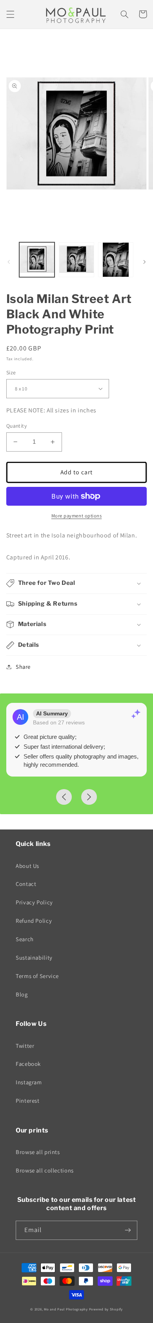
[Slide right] (144, 261)
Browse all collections (45, 1170)
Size (11, 372)
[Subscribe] (128, 1230)
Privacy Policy (34, 902)
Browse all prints (38, 1152)
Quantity (16, 425)
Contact (26, 883)
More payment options (76, 515)
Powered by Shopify (106, 1309)
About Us (27, 865)
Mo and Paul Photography (66, 1309)
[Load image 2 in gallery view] (76, 260)
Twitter (25, 1045)
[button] (10, 14)
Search (25, 939)
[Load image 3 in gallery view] (115, 260)
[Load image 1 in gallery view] (37, 260)
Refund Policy (34, 920)
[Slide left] (8, 261)
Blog (22, 994)
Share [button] (23, 666)
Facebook (28, 1063)
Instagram (29, 1082)
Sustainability (34, 957)
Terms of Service (37, 976)
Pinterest (28, 1100)
